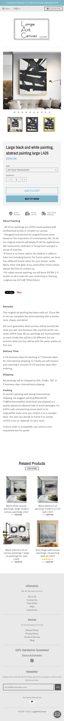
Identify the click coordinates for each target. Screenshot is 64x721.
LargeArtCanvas (39, 711)
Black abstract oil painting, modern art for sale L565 (47, 508)
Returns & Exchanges (32, 655)
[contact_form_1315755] (57, 714)
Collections (32, 610)
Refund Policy (32, 630)
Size (8, 166)
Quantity (10, 175)
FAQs (32, 606)
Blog (32, 640)
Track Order (32, 603)
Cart (54, 9)
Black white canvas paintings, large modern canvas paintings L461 (16, 508)
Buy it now (32, 198)
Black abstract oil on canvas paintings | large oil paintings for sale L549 (16, 554)
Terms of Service (32, 637)
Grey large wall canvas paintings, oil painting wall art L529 (48, 553)
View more (32, 468)
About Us (32, 596)
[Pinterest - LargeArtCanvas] (32, 660)
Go (58, 687)
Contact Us (32, 600)
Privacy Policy (32, 633)
